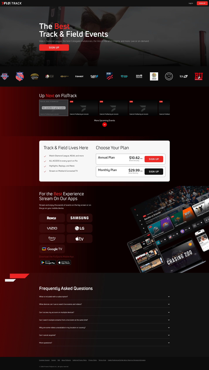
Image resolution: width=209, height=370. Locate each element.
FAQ (59, 360)
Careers (53, 360)
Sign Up (202, 3)
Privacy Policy (92, 360)
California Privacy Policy (80, 360)
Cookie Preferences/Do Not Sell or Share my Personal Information (127, 360)
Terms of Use (102, 360)
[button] (104, 123)
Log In (191, 3)
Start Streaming (83, 110)
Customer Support (44, 360)
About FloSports (66, 360)
